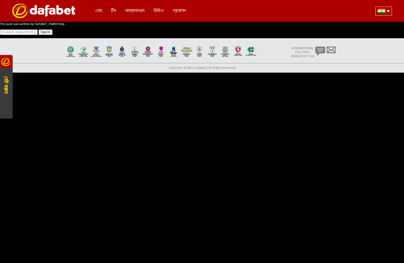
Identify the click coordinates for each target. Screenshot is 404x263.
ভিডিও (159, 10)
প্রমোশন (179, 10)
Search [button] (45, 32)
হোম (98, 10)
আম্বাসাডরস (135, 10)
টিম (113, 10)
